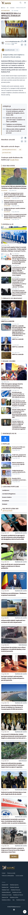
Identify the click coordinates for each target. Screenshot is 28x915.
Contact (3, 873)
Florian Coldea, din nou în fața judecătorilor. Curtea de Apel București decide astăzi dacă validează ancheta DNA (19, 413)
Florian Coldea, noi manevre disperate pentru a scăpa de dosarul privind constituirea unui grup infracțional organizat (19, 425)
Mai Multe (14, 856)
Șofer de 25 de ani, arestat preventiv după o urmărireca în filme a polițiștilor (15, 119)
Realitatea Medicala (6, 892)
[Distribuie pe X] (25, 44)
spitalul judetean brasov (9, 149)
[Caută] (20, 3)
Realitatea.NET (5, 884)
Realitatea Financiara (15, 889)
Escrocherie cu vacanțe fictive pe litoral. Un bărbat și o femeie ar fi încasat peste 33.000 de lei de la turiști (12, 708)
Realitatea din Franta (16, 892)
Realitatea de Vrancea (18, 895)
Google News (14, 160)
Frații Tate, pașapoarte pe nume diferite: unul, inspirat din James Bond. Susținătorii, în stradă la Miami (15, 194)
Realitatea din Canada (6, 895)
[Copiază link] (22, 41)
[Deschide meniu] (25, 3)
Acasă (4, 7)
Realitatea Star (5, 887)
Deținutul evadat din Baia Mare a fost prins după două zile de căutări (13, 793)
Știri (7, 7)
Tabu (13, 900)
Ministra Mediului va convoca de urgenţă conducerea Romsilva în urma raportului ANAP (14, 202)
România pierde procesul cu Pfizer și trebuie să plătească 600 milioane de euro (18, 395)
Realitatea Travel (5, 889)
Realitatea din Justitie (17, 41)
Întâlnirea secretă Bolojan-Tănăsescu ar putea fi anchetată (15, 125)
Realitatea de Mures (6, 900)
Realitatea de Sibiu (14, 897)
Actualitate (12, 7)
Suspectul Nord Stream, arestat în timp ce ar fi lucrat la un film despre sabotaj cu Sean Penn (13, 850)
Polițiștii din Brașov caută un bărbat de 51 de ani (18, 472)
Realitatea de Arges (20, 900)
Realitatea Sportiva (14, 884)
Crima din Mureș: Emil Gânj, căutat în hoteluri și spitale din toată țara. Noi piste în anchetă (19, 403)
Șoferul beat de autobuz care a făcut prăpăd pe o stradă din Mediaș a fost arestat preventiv (13, 649)
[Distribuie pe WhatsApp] (22, 44)
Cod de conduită (19, 875)
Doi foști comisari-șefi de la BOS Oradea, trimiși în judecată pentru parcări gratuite (12, 678)
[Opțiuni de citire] (24, 911)
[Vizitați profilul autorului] (2, 43)
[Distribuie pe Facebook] (25, 41)
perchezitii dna (6, 152)
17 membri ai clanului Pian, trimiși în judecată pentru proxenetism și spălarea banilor (19, 293)
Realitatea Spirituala (14, 887)
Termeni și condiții (11, 873)
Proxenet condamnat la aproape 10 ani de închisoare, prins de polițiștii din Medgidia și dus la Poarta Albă (15, 112)
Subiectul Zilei (5, 897)
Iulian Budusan (23, 645)
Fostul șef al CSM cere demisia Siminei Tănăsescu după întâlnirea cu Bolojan (14, 187)
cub (20, 149)
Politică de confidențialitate (8, 875)
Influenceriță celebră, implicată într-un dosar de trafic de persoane (15, 131)
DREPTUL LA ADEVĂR (7, 321)
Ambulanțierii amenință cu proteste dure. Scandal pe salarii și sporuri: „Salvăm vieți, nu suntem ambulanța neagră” (13, 822)
